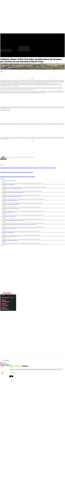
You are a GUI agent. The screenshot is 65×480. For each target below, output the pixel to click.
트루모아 (6, 212)
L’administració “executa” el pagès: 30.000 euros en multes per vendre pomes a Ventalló (17, 176)
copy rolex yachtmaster (11, 196)
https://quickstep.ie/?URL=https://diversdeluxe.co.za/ (21, 224)
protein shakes (7, 236)
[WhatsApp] (9, 76)
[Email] (12, 76)
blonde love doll (8, 200)
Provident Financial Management (14, 220)
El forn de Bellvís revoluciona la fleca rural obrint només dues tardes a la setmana (16, 172)
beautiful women (8, 240)
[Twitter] (20, 52)
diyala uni (6, 232)
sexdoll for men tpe (9, 208)
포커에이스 (7, 216)
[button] (20, 54)
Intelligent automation (10, 188)
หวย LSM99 (7, 228)
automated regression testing (12, 192)
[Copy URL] (4, 76)
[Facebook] (18, 52)
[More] (15, 76)
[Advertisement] (32, 100)
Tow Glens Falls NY (10, 204)
